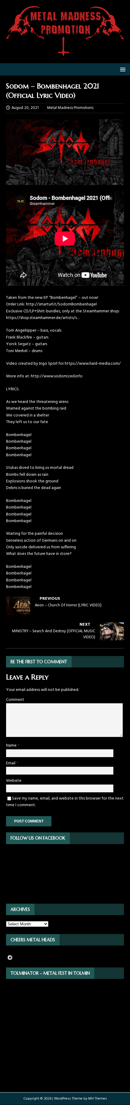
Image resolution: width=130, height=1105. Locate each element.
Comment (15, 699)
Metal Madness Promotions (70, 108)
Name (12, 745)
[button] (121, 69)
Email (11, 763)
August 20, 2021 (25, 108)
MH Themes (97, 1099)
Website (13, 780)
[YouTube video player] (65, 284)
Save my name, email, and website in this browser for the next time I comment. (65, 802)
